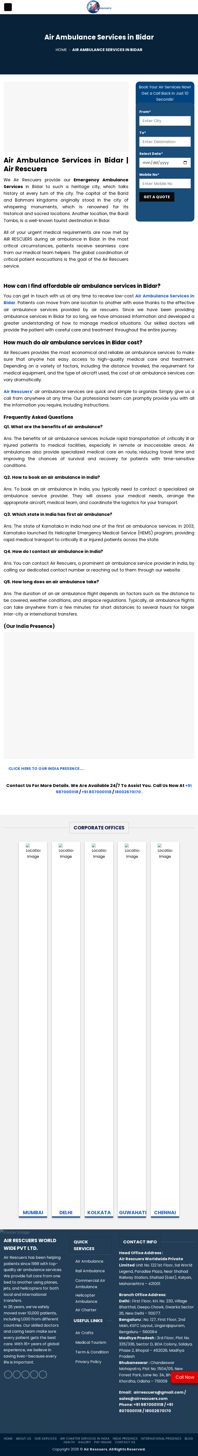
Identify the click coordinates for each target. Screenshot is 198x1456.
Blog (189, 1438)
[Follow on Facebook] (8, 1374)
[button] (8, 7)
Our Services (46, 1438)
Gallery (84, 1442)
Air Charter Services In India (85, 1438)
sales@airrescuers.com (143, 1398)
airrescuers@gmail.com (159, 1392)
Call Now (185, 1377)
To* (142, 132)
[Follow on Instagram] (17, 1374)
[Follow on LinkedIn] (34, 1374)
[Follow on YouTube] (43, 1374)
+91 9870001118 (148, 1404)
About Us (23, 1438)
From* (145, 111)
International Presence (161, 1438)
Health (69, 1442)
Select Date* (151, 153)
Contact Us (125, 1442)
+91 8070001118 (97, 792)
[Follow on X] (25, 1374)
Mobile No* (149, 174)
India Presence (125, 1438)
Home (61, 49)
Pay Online (103, 1442)
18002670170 (128, 792)
